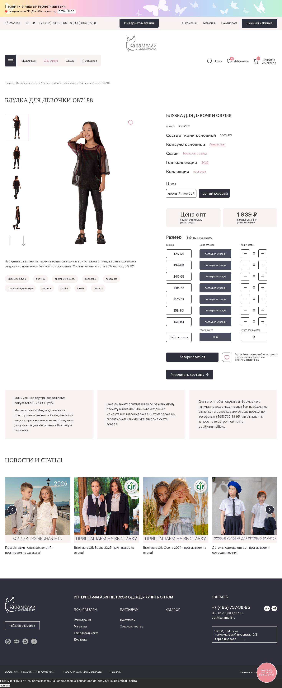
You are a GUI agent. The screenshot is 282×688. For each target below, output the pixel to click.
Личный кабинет (259, 23)
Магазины (209, 23)
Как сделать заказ (86, 633)
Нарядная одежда (195, 153)
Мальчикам (28, 60)
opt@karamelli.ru (211, 426)
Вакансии (115, 672)
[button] (23, 241)
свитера (98, 288)
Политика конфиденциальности (82, 672)
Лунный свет (217, 144)
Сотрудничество (131, 626)
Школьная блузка (17, 279)
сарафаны (90, 279)
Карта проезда (225, 639)
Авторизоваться (192, 357)
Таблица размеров (199, 237)
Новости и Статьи (34, 460)
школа (80, 288)
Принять (5, 685)
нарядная (199, 171)
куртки (64, 288)
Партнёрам (229, 23)
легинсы (40, 279)
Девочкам (51, 60)
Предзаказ (89, 60)
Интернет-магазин (139, 23)
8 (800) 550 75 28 (83, 23)
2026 (205, 162)
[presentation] (12, 509)
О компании (190, 23)
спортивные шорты (65, 279)
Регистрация (82, 620)
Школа (70, 60)
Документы (127, 620)
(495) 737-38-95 (228, 416)
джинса (46, 288)
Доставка (80, 639)
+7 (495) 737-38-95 (53, 23)
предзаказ (111, 279)
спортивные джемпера (20, 288)
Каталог (10, 60)
